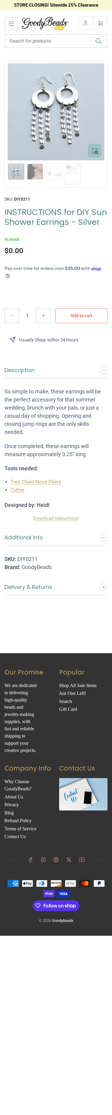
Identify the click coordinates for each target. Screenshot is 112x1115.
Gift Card (68, 709)
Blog (9, 812)
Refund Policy (18, 820)
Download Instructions (56, 518)
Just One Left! (72, 693)
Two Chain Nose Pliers (35, 482)
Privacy (11, 804)
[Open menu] (11, 24)
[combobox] (56, 41)
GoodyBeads (62, 920)
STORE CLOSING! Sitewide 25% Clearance (56, 5)
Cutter (18, 490)
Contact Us (15, 836)
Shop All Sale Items (77, 685)
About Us (13, 796)
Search (65, 701)
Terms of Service (20, 828)
